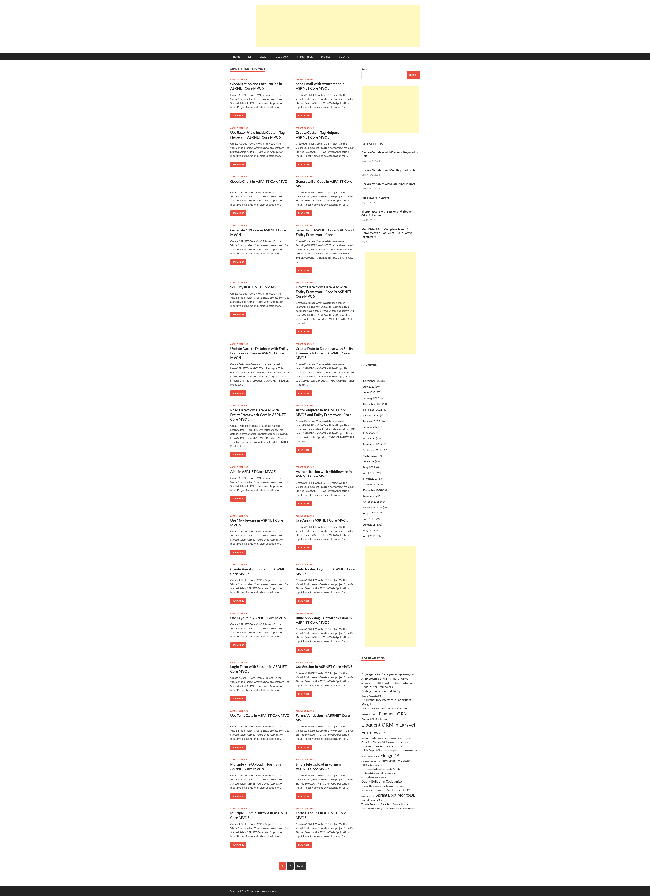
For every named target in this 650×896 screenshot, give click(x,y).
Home (236, 56)
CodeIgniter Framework (377, 687)
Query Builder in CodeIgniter (382, 781)
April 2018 (369, 536)
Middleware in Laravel (375, 197)
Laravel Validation (394, 746)
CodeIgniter (389, 683)
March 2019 (370, 478)
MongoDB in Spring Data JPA (396, 760)
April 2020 (369, 438)
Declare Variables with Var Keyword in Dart (389, 170)
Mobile (325, 56)
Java (263, 56)
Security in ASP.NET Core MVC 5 (256, 287)
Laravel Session (379, 746)
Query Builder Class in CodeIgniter (375, 777)
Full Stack (281, 56)
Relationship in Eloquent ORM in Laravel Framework (382, 786)
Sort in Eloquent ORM (398, 790)
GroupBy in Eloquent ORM (374, 742)
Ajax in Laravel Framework (374, 678)
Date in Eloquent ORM (373, 708)
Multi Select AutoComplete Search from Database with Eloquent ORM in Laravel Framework (387, 232)
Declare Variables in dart (398, 708)
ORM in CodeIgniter (372, 764)
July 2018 (368, 518)
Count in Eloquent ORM (371, 696)
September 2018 (372, 507)
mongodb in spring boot (370, 761)
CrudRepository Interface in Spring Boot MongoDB (386, 702)
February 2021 (371, 421)
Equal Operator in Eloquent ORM (374, 738)
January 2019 (371, 484)
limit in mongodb (390, 750)
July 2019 (368, 461)
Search (365, 69)
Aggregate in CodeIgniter (379, 674)
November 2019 (372, 444)
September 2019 (372, 449)
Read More (237, 115)
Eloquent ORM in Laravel (374, 719)
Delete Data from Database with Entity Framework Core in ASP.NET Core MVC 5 (323, 291)
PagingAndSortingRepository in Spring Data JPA (380, 769)
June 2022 (369, 392)
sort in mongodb (367, 796)
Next (300, 865)
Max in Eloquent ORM (408, 750)
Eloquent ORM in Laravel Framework (388, 728)
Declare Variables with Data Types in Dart (388, 184)
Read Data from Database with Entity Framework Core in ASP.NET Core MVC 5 (258, 414)
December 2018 (372, 490)
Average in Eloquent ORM (372, 683)
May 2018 (369, 530)
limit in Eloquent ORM (372, 750)
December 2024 (372, 380)
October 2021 (371, 415)
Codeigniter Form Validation (406, 683)
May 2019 (369, 467)
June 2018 (369, 524)
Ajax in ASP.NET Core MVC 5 (253, 471)
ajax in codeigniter (406, 675)
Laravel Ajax (366, 746)
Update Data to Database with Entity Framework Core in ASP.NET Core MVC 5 (259, 353)
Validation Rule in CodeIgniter (373, 808)
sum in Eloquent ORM (371, 800)
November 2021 (372, 409)
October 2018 (371, 501)
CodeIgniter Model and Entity (380, 691)
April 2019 (369, 472)
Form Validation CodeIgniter (401, 738)
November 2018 (372, 495)
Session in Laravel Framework (373, 790)
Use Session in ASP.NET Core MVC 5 (324, 666)
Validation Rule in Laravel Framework (402, 808)
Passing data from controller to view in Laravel (380, 773)
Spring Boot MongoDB (396, 794)
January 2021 (371, 426)
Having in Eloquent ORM (398, 742)
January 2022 (371, 398)
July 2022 (368, 386)
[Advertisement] (338, 26)
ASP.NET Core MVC (239, 79)
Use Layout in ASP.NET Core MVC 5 (258, 618)
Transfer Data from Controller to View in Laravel (384, 804)
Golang (344, 56)
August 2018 (370, 513)
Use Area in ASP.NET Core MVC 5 (322, 520)
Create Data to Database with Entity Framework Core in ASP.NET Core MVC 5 (324, 353)
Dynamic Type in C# (369, 714)
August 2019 (370, 455)
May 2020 (369, 432)
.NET (248, 56)
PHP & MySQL (305, 56)
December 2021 (372, 403)
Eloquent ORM (393, 713)
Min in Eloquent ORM (370, 756)
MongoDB (389, 755)
